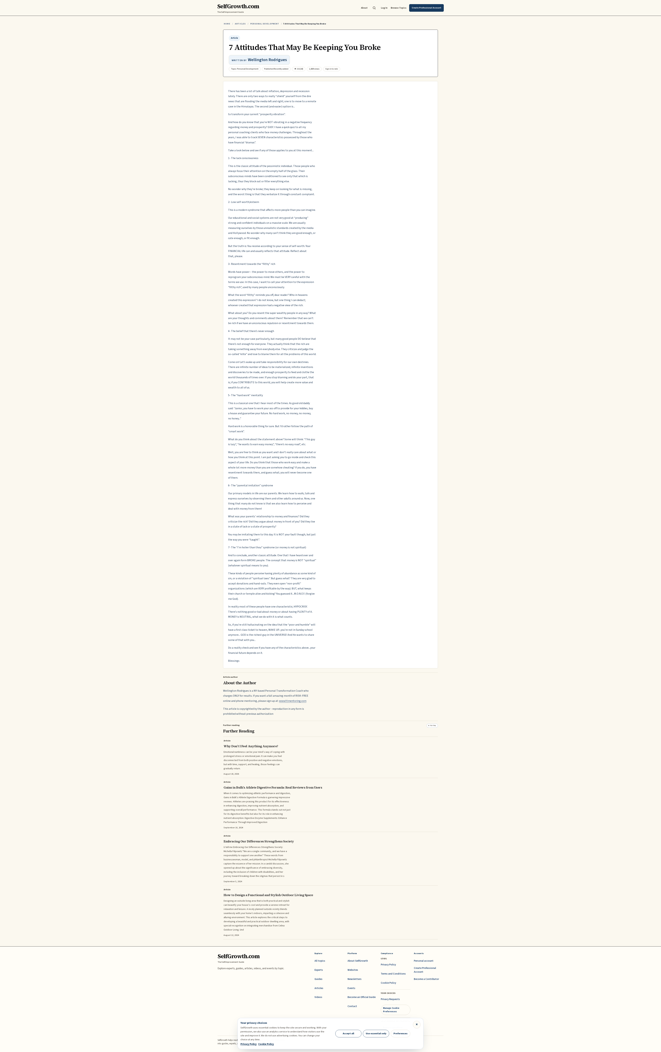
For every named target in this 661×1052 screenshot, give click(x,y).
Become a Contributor (426, 979)
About (364, 7)
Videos (318, 997)
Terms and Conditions (393, 974)
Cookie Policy (388, 983)
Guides (318, 979)
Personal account (423, 961)
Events (351, 988)
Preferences (400, 1033)
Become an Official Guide (362, 997)
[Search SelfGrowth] (374, 8)
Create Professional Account (425, 970)
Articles (240, 23)
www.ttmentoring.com (292, 701)
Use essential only (376, 1033)
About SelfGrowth (358, 961)
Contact (352, 1006)
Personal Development (264, 23)
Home (227, 23)
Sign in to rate (331, 68)
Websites (353, 970)
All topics (319, 961)
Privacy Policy (388, 964)
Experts (318, 970)
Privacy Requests (390, 999)
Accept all (348, 1033)
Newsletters (354, 979)
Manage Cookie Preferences (391, 1009)
